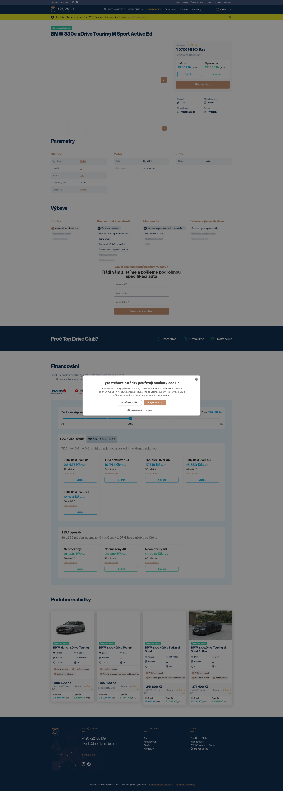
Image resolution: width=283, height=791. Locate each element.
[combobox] (196, 379)
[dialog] (141, 395)
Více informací (164, 395)
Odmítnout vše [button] (129, 402)
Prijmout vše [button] (155, 402)
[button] (141, 410)
